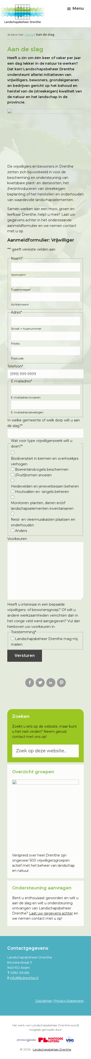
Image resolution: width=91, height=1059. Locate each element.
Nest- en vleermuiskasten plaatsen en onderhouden (43, 522)
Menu (78, 8)
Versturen (25, 655)
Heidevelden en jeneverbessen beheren (45, 486)
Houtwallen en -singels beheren (42, 491)
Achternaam (20, 304)
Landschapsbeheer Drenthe (52, 1049)
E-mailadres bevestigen (27, 412)
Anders (21, 531)
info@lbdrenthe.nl (24, 978)
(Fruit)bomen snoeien (33, 475)
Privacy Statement (69, 1001)
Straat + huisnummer (26, 328)
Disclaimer (43, 1001)
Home (29, 34)
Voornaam (18, 274)
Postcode (17, 358)
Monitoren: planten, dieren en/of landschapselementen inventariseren (42, 506)
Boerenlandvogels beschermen (41, 469)
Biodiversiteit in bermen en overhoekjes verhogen (44, 461)
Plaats (15, 343)
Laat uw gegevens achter (51, 913)
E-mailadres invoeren (26, 397)
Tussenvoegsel (21, 289)
